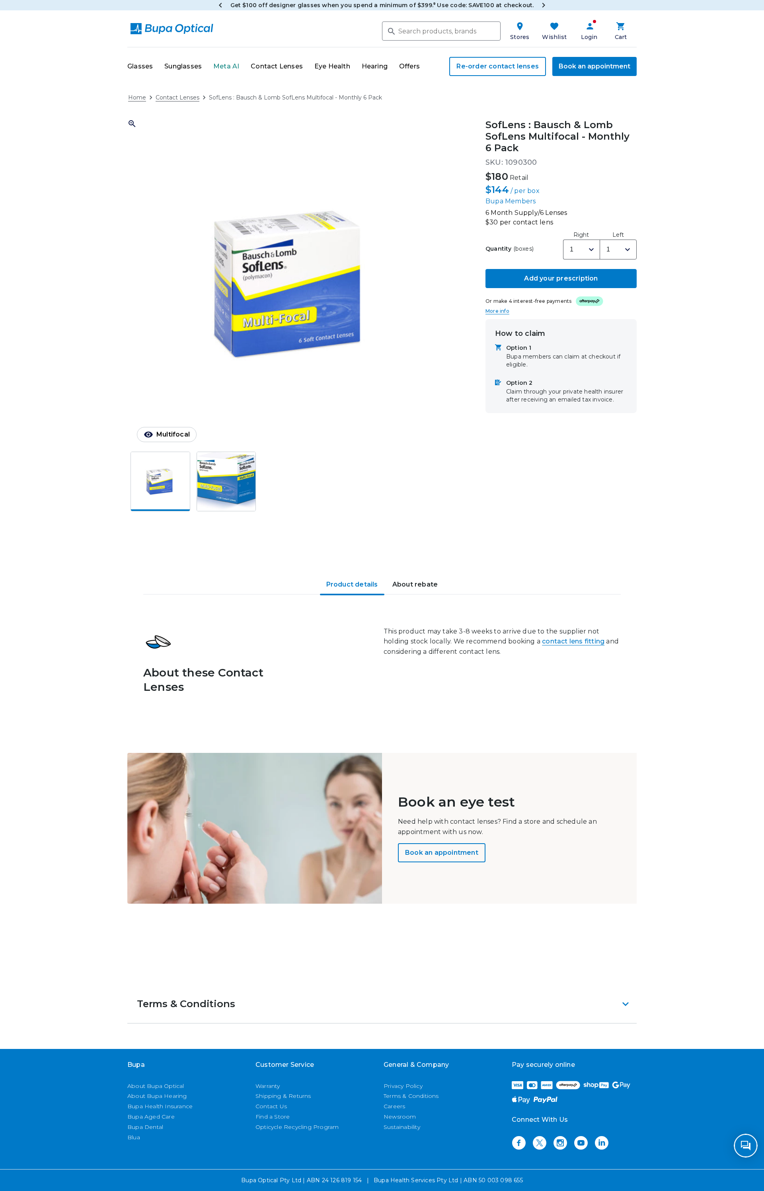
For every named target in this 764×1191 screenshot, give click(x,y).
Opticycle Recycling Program (297, 1127)
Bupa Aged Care (151, 1116)
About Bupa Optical (155, 1086)
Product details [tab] (352, 584)
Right (581, 234)
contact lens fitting (573, 641)
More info (497, 311)
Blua (133, 1137)
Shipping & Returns (283, 1095)
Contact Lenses (177, 97)
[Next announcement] (543, 5)
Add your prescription (561, 278)
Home (137, 97)
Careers (394, 1106)
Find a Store (272, 1116)
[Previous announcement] (220, 5)
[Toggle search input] (391, 31)
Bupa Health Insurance (160, 1106)
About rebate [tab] (415, 584)
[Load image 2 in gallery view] (226, 481)
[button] (292, 283)
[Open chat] (746, 1146)
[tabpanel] (382, 670)
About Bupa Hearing (157, 1095)
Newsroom (400, 1116)
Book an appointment (594, 66)
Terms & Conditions (411, 1095)
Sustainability (402, 1127)
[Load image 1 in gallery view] (160, 481)
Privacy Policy (403, 1086)
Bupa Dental (145, 1127)
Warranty (267, 1086)
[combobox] (441, 31)
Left (618, 234)
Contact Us (271, 1106)
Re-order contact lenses (497, 66)
